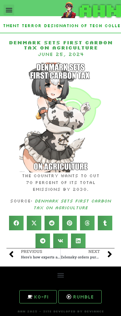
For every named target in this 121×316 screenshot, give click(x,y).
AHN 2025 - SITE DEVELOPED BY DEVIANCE (60, 311)
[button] (9, 10)
